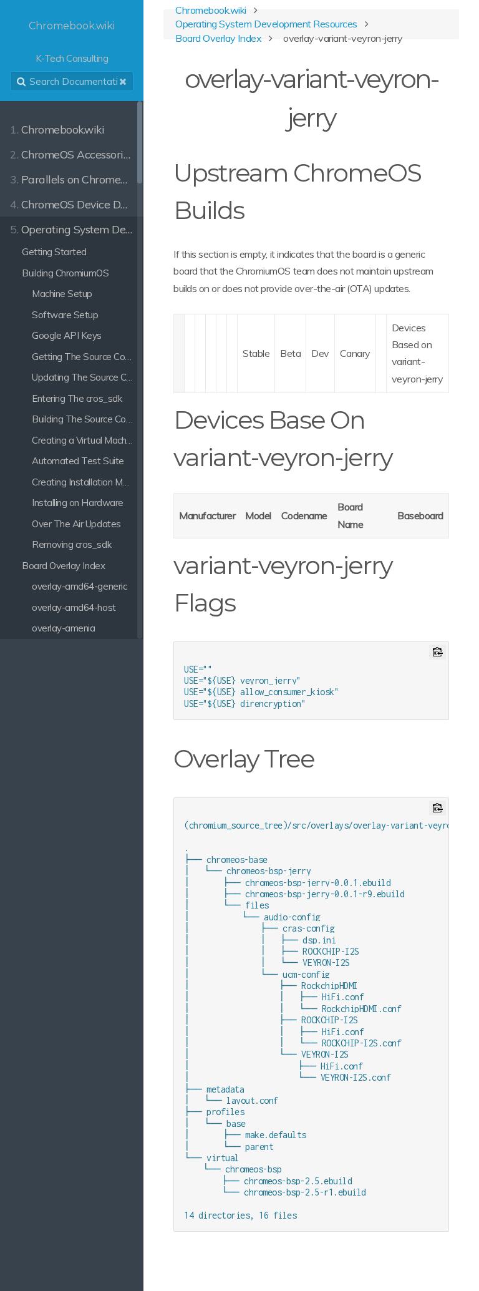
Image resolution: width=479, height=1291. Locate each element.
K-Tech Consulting (72, 42)
